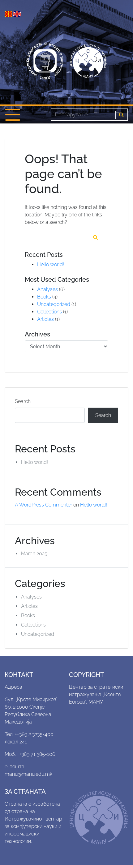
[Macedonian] (9, 13)
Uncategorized (53, 304)
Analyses (47, 289)
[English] (17, 13)
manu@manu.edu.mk (28, 774)
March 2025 (34, 554)
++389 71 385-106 (36, 754)
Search (23, 401)
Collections (49, 312)
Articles (45, 319)
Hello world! (50, 264)
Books (44, 297)
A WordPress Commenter (43, 505)
